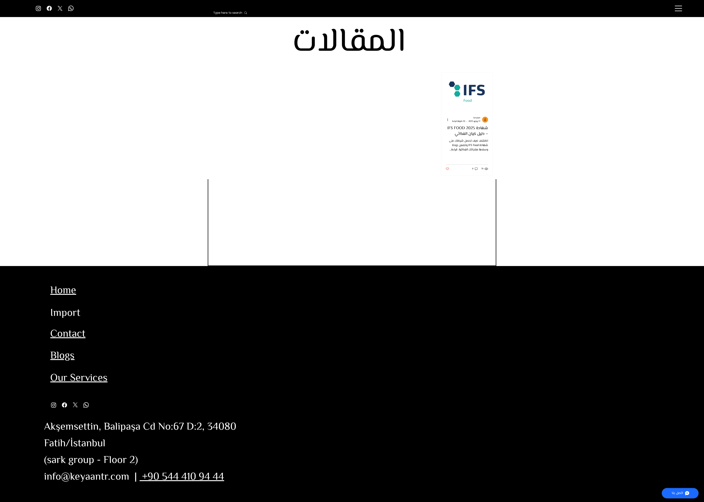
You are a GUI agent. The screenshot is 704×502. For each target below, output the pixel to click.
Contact (67, 334)
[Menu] (678, 8)
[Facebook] (49, 8)
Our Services (78, 378)
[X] (60, 8)
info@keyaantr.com (86, 477)
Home (63, 291)
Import (65, 313)
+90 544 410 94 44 (182, 477)
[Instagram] (38, 8)
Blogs (62, 356)
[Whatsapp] (70, 8)
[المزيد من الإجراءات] (446, 119)
